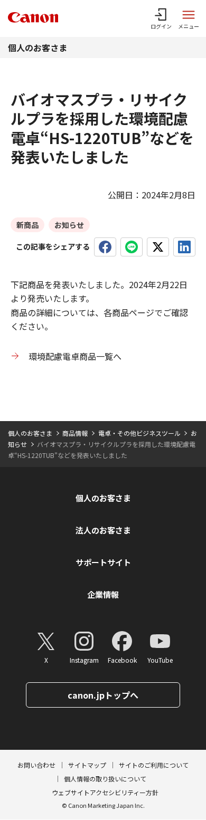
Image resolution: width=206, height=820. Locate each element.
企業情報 (103, 594)
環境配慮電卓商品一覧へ (75, 356)
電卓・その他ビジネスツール (139, 432)
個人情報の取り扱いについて (105, 778)
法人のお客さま (103, 530)
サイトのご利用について (154, 764)
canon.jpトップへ (103, 695)
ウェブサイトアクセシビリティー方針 (105, 792)
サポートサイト (103, 562)
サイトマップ (87, 764)
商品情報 (75, 432)
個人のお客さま (37, 47)
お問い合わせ (36, 764)
